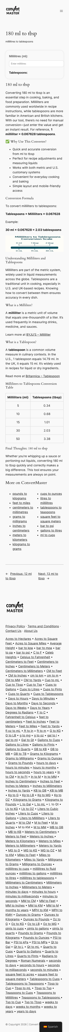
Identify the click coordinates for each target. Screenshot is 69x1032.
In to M (36, 777)
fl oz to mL (13, 731)
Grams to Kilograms (44, 754)
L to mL (39, 804)
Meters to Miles (50, 841)
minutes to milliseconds (22, 896)
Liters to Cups (28, 813)
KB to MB (56, 790)
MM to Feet (47, 901)
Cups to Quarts (19, 694)
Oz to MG (50, 924)
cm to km (36, 675)
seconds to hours (32, 965)
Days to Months (16, 703)
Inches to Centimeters (21, 781)
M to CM (25, 822)
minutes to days (16, 892)
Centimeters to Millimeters (24, 671)
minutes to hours (44, 892)
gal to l (52, 735)
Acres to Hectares (18, 639)
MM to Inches (15, 905)
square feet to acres (19, 974)
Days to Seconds (43, 703)
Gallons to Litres (17, 744)
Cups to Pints (52, 689)
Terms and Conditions (43, 626)
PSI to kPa (21, 942)
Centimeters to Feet (19, 662)
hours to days (46, 763)
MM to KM (35, 905)
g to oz (39, 735)
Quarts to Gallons (28, 951)
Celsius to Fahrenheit (35, 657)
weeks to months (28, 1007)
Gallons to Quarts (17, 749)
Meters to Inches (42, 836)
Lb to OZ (27, 809)
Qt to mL (33, 947)
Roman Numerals (33, 960)
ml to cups (47, 535)
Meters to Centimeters (41, 832)
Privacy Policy (15, 626)
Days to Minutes (43, 698)
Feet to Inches (36, 721)
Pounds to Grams (30, 933)
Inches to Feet (50, 781)
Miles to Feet (26, 855)
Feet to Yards (50, 726)
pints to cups (14, 928)
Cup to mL (52, 680)
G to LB (10, 735)
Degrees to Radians (19, 712)
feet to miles (21, 503)
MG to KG (30, 850)
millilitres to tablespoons (19, 41)
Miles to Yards (34, 859)
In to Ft (22, 777)
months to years (16, 910)
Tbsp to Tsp (42, 988)
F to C (41, 712)
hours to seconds (17, 772)
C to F (37, 652)
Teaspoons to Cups (19, 993)
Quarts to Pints (27, 956)
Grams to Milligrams (19, 758)
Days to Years (40, 708)
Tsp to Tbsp (32, 1002)
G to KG (55, 731)
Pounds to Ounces (36, 937)
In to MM (50, 777)
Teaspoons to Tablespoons (41, 997)
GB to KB (40, 749)
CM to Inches (17, 675)
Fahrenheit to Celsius (20, 717)
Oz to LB (33, 924)
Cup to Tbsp (14, 684)
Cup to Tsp (34, 684)
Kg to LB (28, 795)
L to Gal (25, 804)
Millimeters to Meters (37, 887)
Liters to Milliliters (32, 818)
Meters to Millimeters (20, 845)
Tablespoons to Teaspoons (24, 983)
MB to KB (14, 832)
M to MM (40, 827)
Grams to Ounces (49, 758)
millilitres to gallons (32, 873)
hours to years (44, 772)
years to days (26, 1011)
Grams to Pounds (20, 763)
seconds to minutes (44, 970)
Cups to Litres (29, 689)
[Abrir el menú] (61, 11)
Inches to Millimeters (47, 786)
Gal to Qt (27, 740)
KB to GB (40, 790)
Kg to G (13, 795)
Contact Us (13, 631)
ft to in (28, 731)
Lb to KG (11, 809)
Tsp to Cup (13, 1002)
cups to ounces (51, 494)
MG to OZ (47, 850)
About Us (31, 631)
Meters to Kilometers (20, 841)
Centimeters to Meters (34, 666)
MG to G (14, 850)
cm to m (52, 675)
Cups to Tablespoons (48, 694)
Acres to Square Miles (30, 643)
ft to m (41, 731)
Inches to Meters (17, 786)
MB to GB (56, 827)
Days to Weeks (16, 708)
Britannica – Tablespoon (43, 376)
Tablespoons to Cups (45, 979)
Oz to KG (17, 924)
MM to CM (28, 901)
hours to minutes (17, 767)
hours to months (44, 767)
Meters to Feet (15, 836)
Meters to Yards (50, 845)
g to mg (25, 735)
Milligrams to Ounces (37, 864)
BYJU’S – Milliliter (38, 334)
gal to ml (11, 740)
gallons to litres (51, 530)
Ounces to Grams (28, 914)
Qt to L (19, 947)
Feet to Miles (28, 726)
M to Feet (41, 822)
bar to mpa (44, 648)
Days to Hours (18, 698)
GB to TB (20, 754)
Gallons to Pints (43, 744)
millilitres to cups (17, 869)
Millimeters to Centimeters (24, 882)
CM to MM (12, 680)
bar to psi (47, 526)
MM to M (52, 905)
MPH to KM (40, 910)
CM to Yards (32, 680)
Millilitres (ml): (18, 56)
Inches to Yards (19, 790)
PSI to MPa (39, 942)
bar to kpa (25, 648)
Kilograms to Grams (26, 799)
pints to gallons (37, 928)
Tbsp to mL (23, 988)
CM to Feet (54, 671)
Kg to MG (44, 795)
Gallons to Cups (49, 740)
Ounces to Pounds (36, 919)
